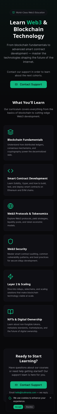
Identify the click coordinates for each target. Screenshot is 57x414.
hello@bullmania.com (25, 392)
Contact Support (31, 84)
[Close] (50, 397)
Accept (18, 407)
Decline (29, 407)
